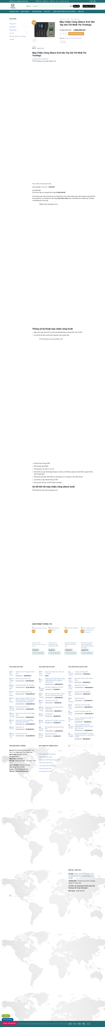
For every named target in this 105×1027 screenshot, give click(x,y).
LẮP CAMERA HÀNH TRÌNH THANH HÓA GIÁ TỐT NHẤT (87, 646)
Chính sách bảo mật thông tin (47, 754)
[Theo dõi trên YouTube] (94, 1)
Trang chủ (62, 19)
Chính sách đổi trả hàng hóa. (47, 765)
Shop (68, 19)
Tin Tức (47, 11)
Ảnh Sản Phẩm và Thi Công (64, 11)
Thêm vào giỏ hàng (76, 33)
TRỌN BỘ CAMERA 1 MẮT (70, 645)
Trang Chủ (14, 11)
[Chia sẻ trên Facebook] (61, 42)
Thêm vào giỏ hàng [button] (38, 652)
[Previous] (32, 642)
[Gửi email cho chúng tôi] (91, 1)
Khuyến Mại (37, 11)
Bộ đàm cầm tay (69, 38)
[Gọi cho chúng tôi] (93, 1)
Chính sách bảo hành (45, 768)
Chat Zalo (6, 1016)
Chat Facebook (7, 1019)
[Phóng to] (34, 40)
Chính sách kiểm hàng (45, 757)
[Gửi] (70, 6)
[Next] (95, 642)
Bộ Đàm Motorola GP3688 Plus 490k (53, 645)
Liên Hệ (81, 11)
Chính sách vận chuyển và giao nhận (50, 760)
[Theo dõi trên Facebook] (90, 1)
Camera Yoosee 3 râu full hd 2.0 (38, 645)
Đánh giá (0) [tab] (40, 48)
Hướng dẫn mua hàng (45, 771)
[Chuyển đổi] (26, 27)
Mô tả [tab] (34, 48)
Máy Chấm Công (75, 19)
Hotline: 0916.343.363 (9, 1023)
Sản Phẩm (25, 11)
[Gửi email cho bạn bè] (64, 42)
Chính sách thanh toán (45, 762)
